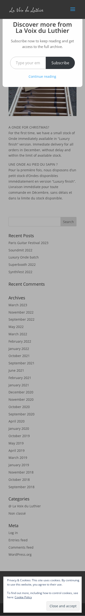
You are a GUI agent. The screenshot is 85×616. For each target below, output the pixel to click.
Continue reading (42, 76)
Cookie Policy (23, 597)
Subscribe (60, 62)
